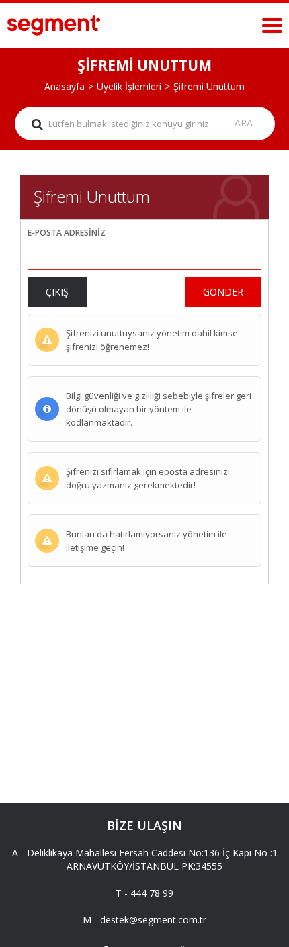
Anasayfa (64, 86)
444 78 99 (151, 893)
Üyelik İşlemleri (129, 86)
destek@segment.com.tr (153, 919)
